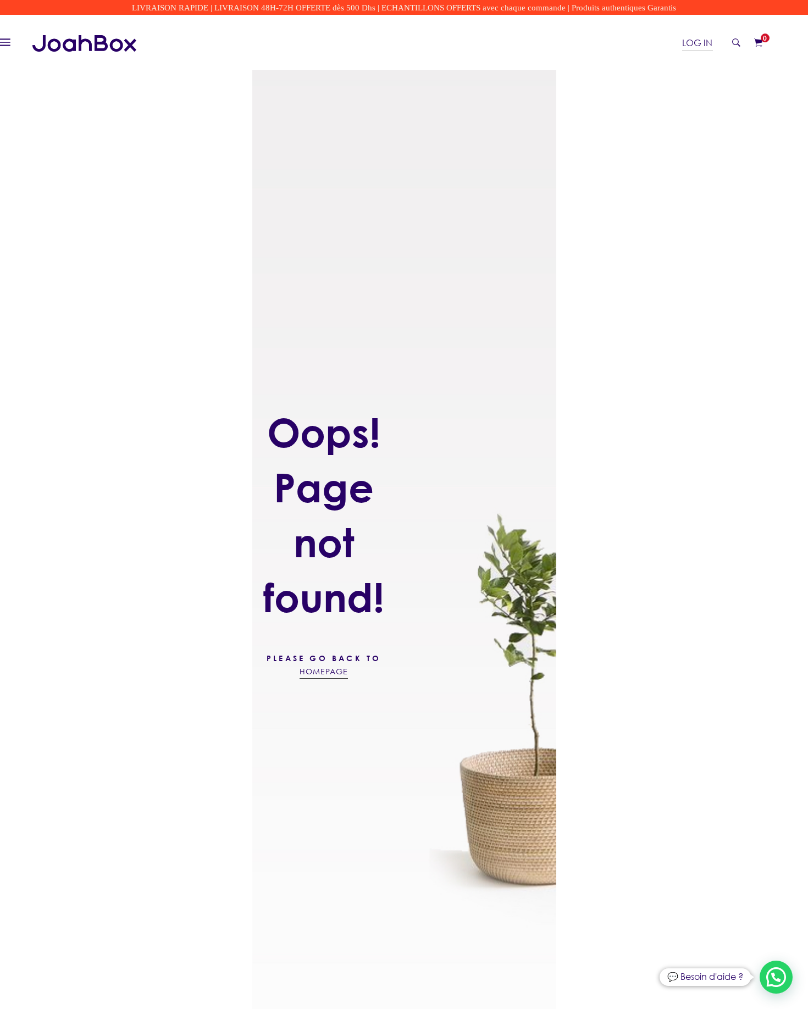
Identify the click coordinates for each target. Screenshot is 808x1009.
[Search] (736, 42)
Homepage (324, 671)
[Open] (10, 41)
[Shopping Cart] (758, 42)
